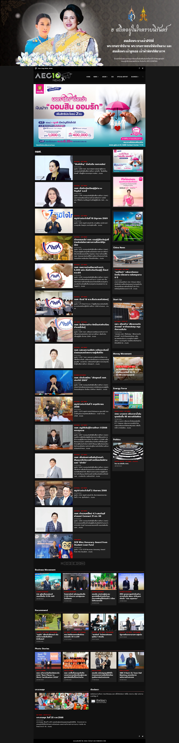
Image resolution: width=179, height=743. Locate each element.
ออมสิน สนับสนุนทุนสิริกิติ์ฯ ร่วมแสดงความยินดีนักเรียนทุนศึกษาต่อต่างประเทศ (76, 660)
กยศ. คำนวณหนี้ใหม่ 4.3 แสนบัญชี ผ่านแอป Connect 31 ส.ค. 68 (54, 519)
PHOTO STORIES (40, 670)
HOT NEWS (84, 161)
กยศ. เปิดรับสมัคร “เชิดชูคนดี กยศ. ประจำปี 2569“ (54, 382)
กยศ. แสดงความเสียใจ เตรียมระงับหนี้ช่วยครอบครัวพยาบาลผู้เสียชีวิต (54, 356)
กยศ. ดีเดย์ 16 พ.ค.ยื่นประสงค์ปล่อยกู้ (54, 303)
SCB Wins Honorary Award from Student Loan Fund (54, 546)
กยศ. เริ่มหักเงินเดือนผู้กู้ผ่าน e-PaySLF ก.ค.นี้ (54, 194)
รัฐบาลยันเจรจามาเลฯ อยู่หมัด (131, 622)
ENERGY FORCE (119, 411)
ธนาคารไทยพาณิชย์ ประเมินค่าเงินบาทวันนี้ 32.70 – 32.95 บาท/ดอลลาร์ (127, 372)
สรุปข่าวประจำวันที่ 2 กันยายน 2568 (54, 493)
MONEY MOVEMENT (121, 366)
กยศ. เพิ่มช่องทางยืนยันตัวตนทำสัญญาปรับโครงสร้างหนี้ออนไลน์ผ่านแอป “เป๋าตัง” (54, 465)
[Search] (143, 77)
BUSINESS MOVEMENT (80, 375)
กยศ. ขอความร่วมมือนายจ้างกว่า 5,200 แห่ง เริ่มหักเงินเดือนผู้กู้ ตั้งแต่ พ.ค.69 (54, 275)
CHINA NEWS (118, 269)
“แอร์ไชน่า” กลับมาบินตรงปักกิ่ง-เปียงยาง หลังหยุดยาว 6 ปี (128, 259)
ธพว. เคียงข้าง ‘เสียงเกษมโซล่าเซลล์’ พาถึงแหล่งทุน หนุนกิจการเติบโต (128, 311)
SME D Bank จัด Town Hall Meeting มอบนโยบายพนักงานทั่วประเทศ (103, 660)
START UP (124, 321)
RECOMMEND (53, 632)
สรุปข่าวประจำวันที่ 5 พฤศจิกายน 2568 (54, 409)
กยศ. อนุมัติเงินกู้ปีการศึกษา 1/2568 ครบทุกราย (54, 437)
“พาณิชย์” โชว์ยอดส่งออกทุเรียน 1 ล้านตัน (103, 622)
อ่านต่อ (101, 173)
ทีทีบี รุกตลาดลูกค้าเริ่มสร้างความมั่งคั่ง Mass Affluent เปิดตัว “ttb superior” (131, 581)
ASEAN (104, 77)
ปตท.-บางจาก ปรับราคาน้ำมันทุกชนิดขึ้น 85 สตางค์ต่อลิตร (128, 400)
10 (78, 563)
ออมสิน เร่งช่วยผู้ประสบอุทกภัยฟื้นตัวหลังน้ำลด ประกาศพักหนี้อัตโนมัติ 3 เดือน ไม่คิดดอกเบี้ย (103, 581)
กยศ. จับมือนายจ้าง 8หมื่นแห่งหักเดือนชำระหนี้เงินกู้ (54, 329)
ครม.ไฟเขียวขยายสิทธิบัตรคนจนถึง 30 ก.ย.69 (76, 622)
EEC (112, 77)
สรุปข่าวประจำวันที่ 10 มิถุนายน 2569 (54, 221)
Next (82, 563)
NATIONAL (77, 161)
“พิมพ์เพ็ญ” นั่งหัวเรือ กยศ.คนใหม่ (54, 167)
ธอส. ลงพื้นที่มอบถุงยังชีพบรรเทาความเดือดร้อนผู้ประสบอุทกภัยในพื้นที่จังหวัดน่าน (48, 660)
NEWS (95, 77)
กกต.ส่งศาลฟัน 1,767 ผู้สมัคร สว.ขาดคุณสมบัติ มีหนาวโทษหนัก (128, 451)
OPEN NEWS (77, 539)
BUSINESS (134, 77)
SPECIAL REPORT (122, 77)
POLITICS (124, 461)
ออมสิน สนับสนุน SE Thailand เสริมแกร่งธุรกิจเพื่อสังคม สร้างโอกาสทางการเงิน (131, 660)
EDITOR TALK (47, 714)
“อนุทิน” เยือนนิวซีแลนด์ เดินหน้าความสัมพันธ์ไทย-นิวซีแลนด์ (48, 622)
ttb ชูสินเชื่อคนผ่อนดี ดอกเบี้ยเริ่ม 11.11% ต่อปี (48, 581)
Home (88, 77)
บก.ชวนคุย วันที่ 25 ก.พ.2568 (62, 701)
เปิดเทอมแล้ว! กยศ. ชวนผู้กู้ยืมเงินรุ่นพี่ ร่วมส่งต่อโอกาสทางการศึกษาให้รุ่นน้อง (54, 248)
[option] (128, 369)
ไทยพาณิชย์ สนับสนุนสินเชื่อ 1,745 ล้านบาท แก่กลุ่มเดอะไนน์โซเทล (76, 581)
